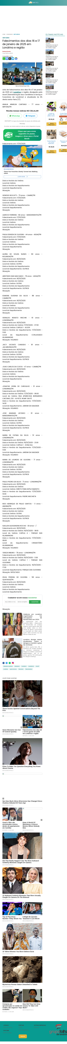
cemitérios (31, 666)
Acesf (37, 666)
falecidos (21, 669)
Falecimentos (28, 669)
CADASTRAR (34, 602)
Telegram (31, 116)
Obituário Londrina (8, 666)
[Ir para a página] (33, 2)
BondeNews (10, 34)
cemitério (24, 666)
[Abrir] (1, 2)
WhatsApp (16, 116)
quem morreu (13, 669)
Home (3, 34)
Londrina (17, 92)
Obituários (16, 34)
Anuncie (23, 1036)
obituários (17, 666)
